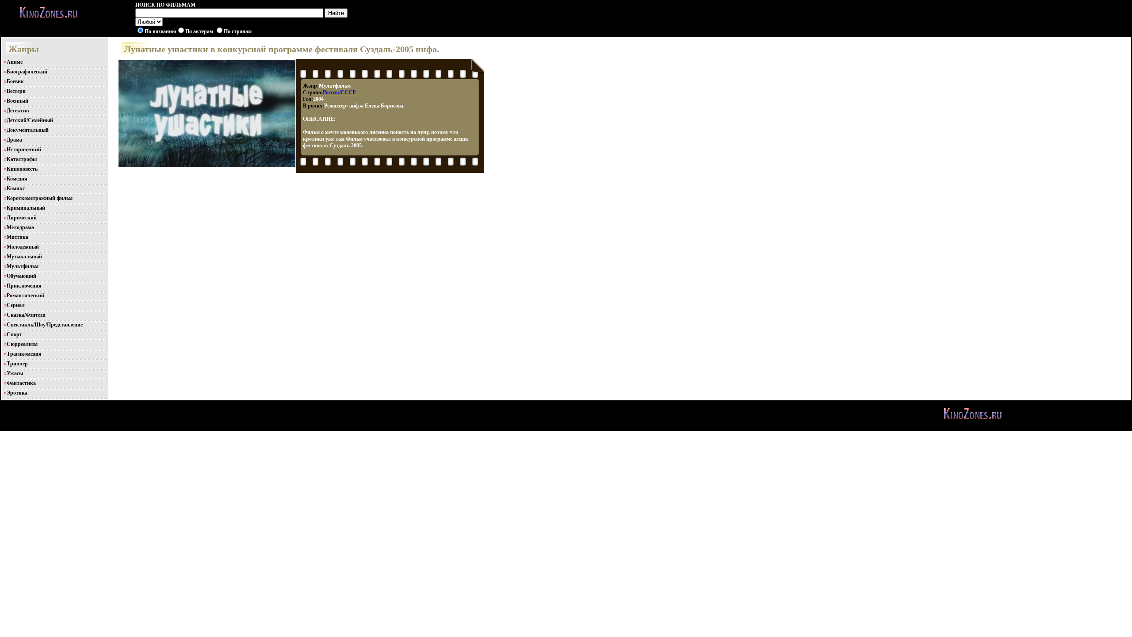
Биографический (27, 72)
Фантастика (21, 383)
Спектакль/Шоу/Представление (45, 325)
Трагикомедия (24, 354)
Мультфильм (22, 266)
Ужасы (15, 373)
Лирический (22, 218)
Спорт (14, 334)
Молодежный (23, 247)
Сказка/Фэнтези (26, 315)
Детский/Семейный (30, 120)
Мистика (17, 237)
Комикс (16, 188)
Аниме (15, 62)
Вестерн (16, 91)
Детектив (18, 110)
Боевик (15, 81)
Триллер (17, 364)
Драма (14, 140)
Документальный (28, 130)
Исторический (24, 149)
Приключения (24, 286)
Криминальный (26, 208)
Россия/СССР (339, 92)
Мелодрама (20, 227)
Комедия (17, 179)
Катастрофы (22, 159)
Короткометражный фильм (40, 198)
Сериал (16, 305)
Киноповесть (22, 169)
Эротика (17, 393)
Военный (17, 101)
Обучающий (21, 276)
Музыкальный (24, 256)
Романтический (25, 295)
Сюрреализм (22, 344)
